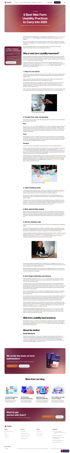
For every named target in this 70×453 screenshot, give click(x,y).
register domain (43, 278)
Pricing (21, 2)
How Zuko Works (39, 435)
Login (64, 2)
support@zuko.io (58, 442)
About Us (6, 436)
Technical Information (24, 433)
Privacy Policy (39, 431)
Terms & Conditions (40, 433)
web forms (31, 37)
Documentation (23, 431)
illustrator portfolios (46, 65)
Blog (5, 433)
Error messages (41, 235)
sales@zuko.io (60, 440)
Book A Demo (50, 2)
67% (26, 60)
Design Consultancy (27, 2)
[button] (17, 2)
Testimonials (7, 435)
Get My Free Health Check (11, 62)
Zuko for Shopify (23, 438)
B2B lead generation (58, 36)
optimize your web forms (42, 323)
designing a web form (30, 126)
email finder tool (37, 304)
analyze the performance (56, 159)
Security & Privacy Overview (25, 435)
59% (55, 88)
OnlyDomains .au (61, 191)
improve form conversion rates (58, 234)
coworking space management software (53, 308)
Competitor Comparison (25, 436)
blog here (44, 341)
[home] (8, 2)
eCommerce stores (44, 63)
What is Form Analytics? (9, 431)
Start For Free (57, 2)
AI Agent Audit (34, 2)
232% (28, 201)
